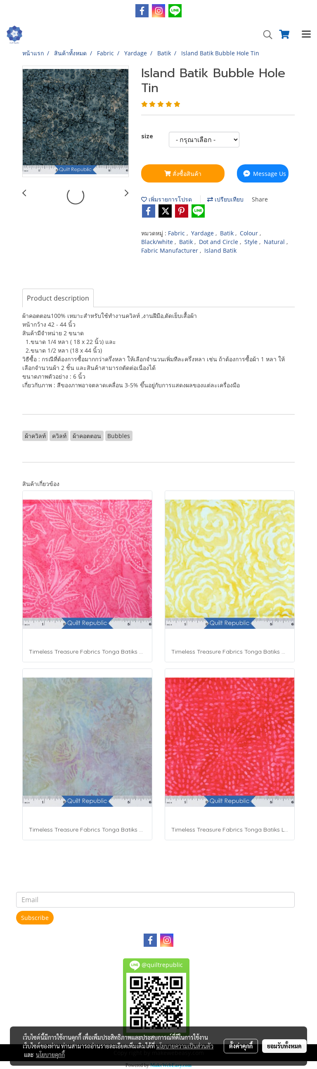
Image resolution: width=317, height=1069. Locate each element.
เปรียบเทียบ (228, 199)
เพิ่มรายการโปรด (169, 199)
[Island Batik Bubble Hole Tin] (75, 122)
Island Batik (220, 250)
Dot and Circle (219, 242)
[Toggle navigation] (306, 35)
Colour (250, 233)
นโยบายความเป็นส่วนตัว (184, 1046)
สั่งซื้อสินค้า (186, 174)
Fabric (177, 233)
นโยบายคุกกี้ (50, 1054)
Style (251, 242)
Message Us (268, 174)
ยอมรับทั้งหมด (284, 1046)
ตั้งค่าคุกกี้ (241, 1046)
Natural (275, 242)
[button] (265, 34)
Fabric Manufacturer (170, 250)
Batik (227, 233)
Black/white (158, 242)
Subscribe (35, 918)
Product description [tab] (58, 298)
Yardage (203, 233)
